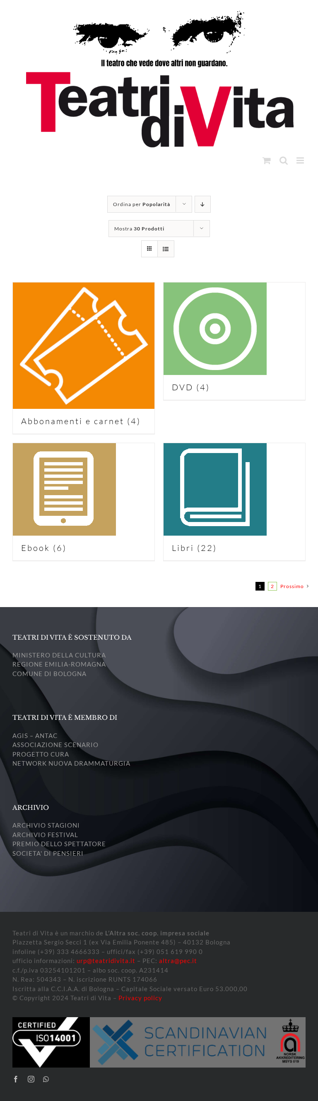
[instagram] (31, 1079)
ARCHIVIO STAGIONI (46, 825)
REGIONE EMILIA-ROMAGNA (59, 664)
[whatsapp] (46, 1079)
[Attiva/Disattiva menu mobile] (301, 160)
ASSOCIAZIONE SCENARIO (55, 744)
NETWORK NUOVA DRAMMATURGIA (71, 763)
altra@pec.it (178, 960)
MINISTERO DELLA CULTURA (59, 655)
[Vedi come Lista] (166, 249)
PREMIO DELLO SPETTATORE (59, 843)
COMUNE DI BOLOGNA (49, 673)
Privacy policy (140, 997)
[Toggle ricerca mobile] (283, 160)
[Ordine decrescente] (203, 204)
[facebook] (15, 1079)
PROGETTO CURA (40, 754)
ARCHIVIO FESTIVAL (45, 834)
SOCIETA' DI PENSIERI (48, 853)
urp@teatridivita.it (106, 960)
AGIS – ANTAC (35, 735)
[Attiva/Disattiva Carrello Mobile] (267, 160)
